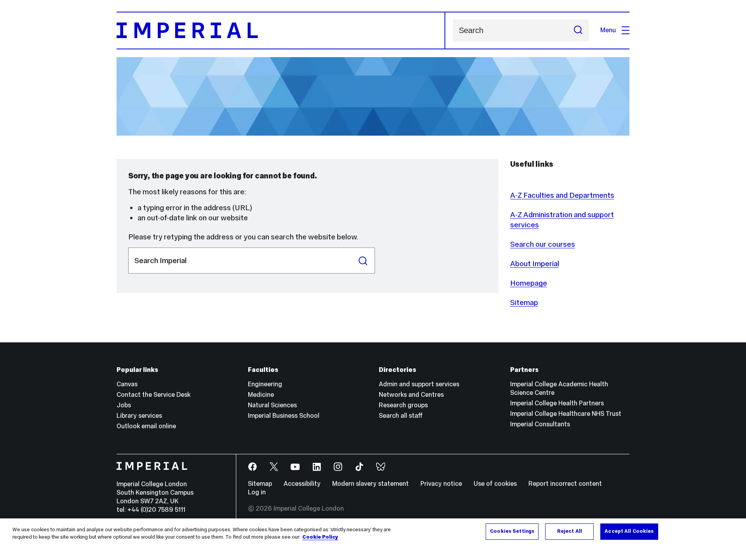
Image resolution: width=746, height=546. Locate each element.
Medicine (261, 395)
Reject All (569, 531)
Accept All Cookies (629, 531)
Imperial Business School (283, 416)
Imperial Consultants (540, 424)
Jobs (124, 405)
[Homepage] (281, 30)
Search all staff (401, 416)
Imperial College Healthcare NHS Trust (565, 414)
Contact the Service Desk (153, 395)
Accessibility (302, 484)
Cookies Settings (512, 531)
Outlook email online (146, 426)
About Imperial (534, 263)
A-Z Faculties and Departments (562, 195)
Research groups (403, 405)
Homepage (528, 283)
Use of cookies (495, 484)
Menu (608, 30)
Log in (257, 492)
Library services (139, 416)
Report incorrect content (565, 484)
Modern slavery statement (370, 484)
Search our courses (542, 244)
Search (363, 261)
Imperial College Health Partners (557, 403)
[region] (373, 532)
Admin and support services (419, 384)
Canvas (127, 384)
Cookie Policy (320, 537)
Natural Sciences (272, 405)
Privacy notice (441, 484)
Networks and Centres (411, 395)
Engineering (265, 384)
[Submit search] (578, 30)
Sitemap (524, 302)
